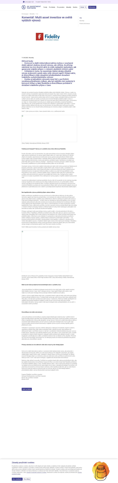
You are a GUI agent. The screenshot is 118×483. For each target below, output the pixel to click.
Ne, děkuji (27, 479)
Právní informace (85, 23)
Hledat (82, 7)
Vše (81, 18)
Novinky (31, 57)
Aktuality (68, 7)
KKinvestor (92, 7)
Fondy (45, 7)
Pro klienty (52, 7)
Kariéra (75, 7)
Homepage (25, 14)
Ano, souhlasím (17, 479)
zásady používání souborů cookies (36, 472)
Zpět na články (26, 389)
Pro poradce (60, 7)
